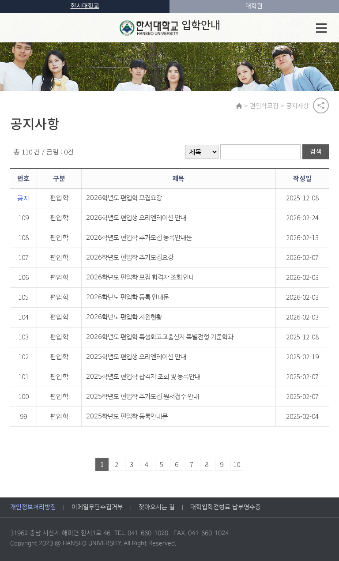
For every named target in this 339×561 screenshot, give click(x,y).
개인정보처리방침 (33, 507)
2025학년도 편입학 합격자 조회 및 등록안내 (143, 376)
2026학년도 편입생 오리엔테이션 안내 (136, 218)
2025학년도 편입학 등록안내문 (127, 416)
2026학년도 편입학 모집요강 (124, 198)
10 (236, 464)
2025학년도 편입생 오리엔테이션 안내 (136, 357)
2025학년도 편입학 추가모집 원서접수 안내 (142, 396)
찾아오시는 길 (157, 507)
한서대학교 (85, 6)
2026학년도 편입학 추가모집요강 (129, 257)
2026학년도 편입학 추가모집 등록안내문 (139, 237)
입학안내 (200, 25)
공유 (321, 105)
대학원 (254, 6)
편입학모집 (264, 105)
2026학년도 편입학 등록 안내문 (127, 297)
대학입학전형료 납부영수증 (225, 507)
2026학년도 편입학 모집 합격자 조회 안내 (140, 277)
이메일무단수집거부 (97, 507)
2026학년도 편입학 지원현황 (124, 317)
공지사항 (297, 105)
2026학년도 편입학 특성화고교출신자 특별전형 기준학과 (160, 337)
